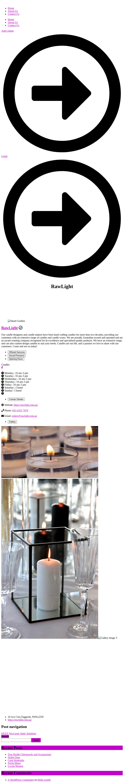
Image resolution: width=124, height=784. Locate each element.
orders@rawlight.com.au (24, 416)
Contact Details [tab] (16, 399)
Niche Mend (14, 763)
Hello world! (44, 779)
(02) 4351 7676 (20, 410)
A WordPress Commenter (21, 779)
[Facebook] (2, 367)
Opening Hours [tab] (16, 359)
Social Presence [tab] (16, 355)
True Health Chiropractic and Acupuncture (29, 754)
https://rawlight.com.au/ (26, 405)
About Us (13, 22)
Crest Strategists (16, 760)
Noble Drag (14, 757)
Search (5, 736)
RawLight (9, 328)
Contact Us (13, 25)
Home (11, 19)
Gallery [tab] (12, 422)
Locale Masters (15, 766)
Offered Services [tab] (17, 352)
